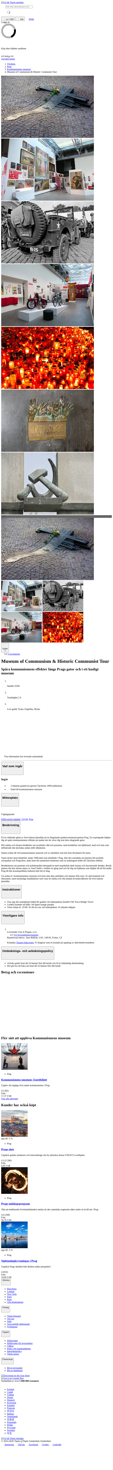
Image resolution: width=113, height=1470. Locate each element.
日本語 (10, 1419)
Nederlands (12, 1416)
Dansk (10, 1397)
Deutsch (11, 1400)
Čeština (10, 1394)
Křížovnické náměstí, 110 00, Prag (17, 819)
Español (11, 1405)
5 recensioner (14, 654)
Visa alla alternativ (9, 1098)
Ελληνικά (11, 1402)
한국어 (10, 1411)
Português (11, 1422)
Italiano (10, 1414)
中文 (9, 1433)
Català (10, 1392)
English (10, 1389)
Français (11, 1408)
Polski (10, 1425)
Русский (11, 1427)
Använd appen (8, 59)
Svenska (11, 1430)
